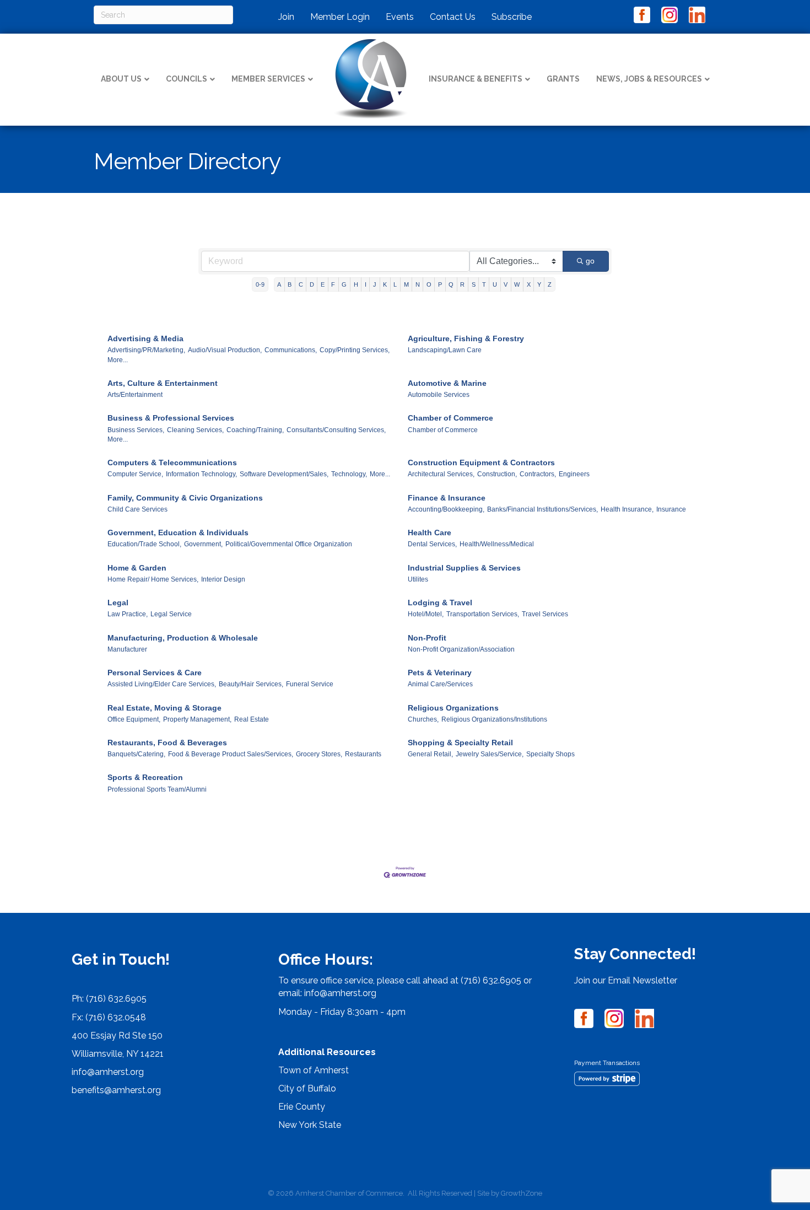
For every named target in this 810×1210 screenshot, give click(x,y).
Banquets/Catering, (136, 754)
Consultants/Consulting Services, (336, 430)
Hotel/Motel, (426, 614)
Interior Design (223, 579)
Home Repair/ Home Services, (152, 579)
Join (286, 17)
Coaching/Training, (255, 430)
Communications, (290, 350)
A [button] (279, 284)
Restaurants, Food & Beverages (167, 742)
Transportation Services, (482, 614)
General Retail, (430, 754)
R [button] (462, 284)
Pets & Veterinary (440, 672)
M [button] (406, 284)
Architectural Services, (441, 474)
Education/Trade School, (144, 544)
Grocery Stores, (319, 754)
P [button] (440, 284)
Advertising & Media (145, 338)
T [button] (484, 284)
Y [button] (539, 284)
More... (117, 360)
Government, (203, 544)
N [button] (417, 284)
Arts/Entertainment (135, 395)
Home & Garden (136, 567)
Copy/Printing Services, (355, 350)
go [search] (590, 260)
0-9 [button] (260, 284)
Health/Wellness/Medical (497, 544)
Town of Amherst (313, 1070)
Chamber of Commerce (450, 417)
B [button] (289, 284)
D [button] (312, 284)
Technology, (349, 474)
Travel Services (545, 614)
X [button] (529, 284)
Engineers (574, 474)
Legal (117, 602)
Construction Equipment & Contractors (481, 462)
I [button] (365, 284)
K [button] (385, 284)
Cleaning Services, (195, 430)
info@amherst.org (108, 1072)
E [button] (323, 284)
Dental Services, (432, 544)
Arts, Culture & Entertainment (162, 383)
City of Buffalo (307, 1088)
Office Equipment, (133, 719)
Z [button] (550, 284)
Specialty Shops (550, 754)
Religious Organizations (453, 707)
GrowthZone (521, 1193)
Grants (563, 78)
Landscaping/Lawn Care (445, 350)
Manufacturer (127, 649)
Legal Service (171, 614)
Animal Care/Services (440, 684)
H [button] (356, 284)
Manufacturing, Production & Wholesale (182, 637)
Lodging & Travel (440, 602)
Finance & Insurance (446, 497)
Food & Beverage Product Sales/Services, (230, 754)
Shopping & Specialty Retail (460, 742)
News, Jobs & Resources (649, 78)
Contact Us (453, 17)
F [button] (333, 284)
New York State (309, 1125)
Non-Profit (427, 637)
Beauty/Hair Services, (251, 684)
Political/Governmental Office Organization (288, 544)
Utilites (418, 579)
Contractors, (538, 474)
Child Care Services (137, 509)
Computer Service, (135, 474)
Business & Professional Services (170, 417)
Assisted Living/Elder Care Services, (161, 684)
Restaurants (363, 754)
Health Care (429, 532)
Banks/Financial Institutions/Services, (542, 509)
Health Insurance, (627, 509)
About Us (121, 78)
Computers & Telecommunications (172, 462)
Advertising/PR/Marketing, (146, 350)
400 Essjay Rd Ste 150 (117, 1035)
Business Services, (135, 430)
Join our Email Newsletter (625, 980)
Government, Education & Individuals (178, 532)
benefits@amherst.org (116, 1090)
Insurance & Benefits (475, 78)
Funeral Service (309, 684)
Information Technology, (201, 474)
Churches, (423, 719)
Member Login (340, 17)
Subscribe (512, 17)
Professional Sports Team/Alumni (157, 789)
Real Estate (251, 719)
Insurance (671, 509)
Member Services (268, 78)
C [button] (301, 284)
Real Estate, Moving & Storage (164, 707)
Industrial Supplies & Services (464, 567)
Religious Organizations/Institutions (494, 719)
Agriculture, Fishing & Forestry (466, 338)
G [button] (344, 284)
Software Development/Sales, (284, 474)
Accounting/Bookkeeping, (446, 509)
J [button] (374, 284)
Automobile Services (438, 395)
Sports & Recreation (145, 777)
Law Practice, (127, 614)
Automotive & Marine (447, 383)
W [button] (517, 284)
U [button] (495, 284)
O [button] (428, 284)
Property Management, (197, 719)
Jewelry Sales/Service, (489, 754)
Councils (186, 78)
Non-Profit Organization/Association (461, 649)
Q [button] (451, 284)
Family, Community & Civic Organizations (185, 497)
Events (400, 17)
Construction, (497, 474)
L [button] (395, 284)
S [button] (474, 284)
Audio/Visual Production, (225, 350)
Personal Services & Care (154, 672)
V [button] (505, 284)
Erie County (301, 1106)
